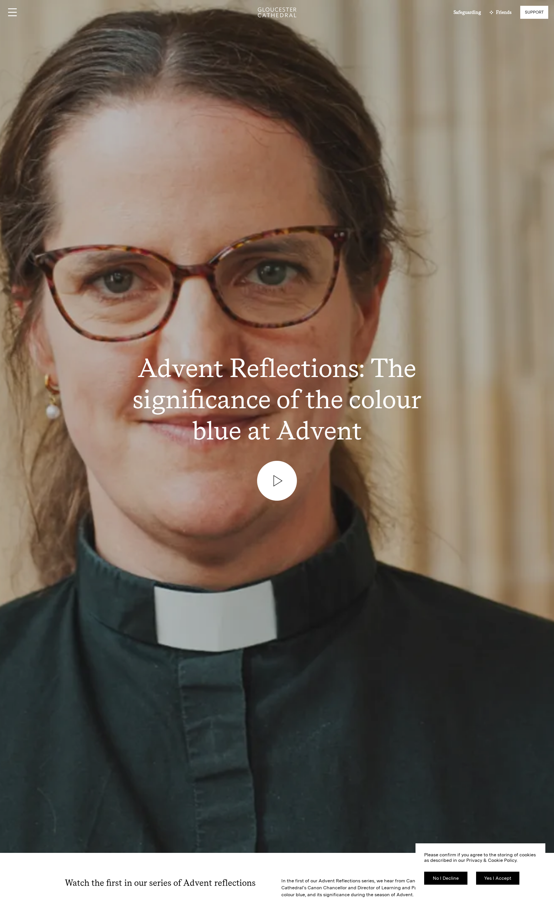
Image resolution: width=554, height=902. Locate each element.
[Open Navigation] (12, 12)
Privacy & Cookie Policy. (492, 860)
